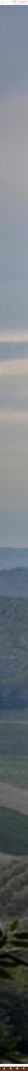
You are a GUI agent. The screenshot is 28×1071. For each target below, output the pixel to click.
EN (5, 2)
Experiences (10, 1066)
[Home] (20, 2)
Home (5, 1066)
